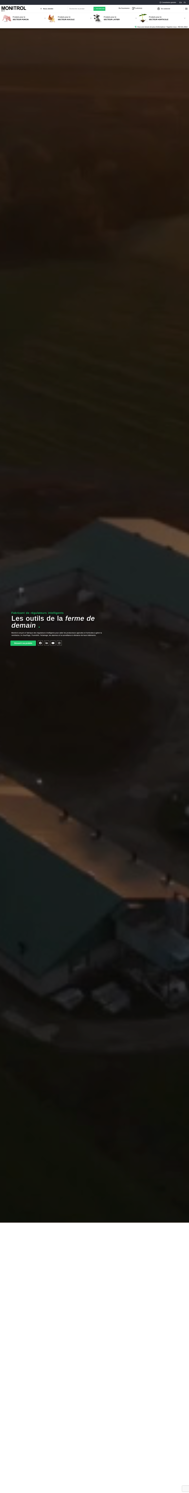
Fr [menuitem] (185, 2)
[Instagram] (59, 643)
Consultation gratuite (169, 2)
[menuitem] (180, 2)
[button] (163, 9)
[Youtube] (52, 643)
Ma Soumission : (124, 8)
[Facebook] (40, 643)
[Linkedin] (46, 643)
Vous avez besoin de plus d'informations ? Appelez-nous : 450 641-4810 (162, 27)
